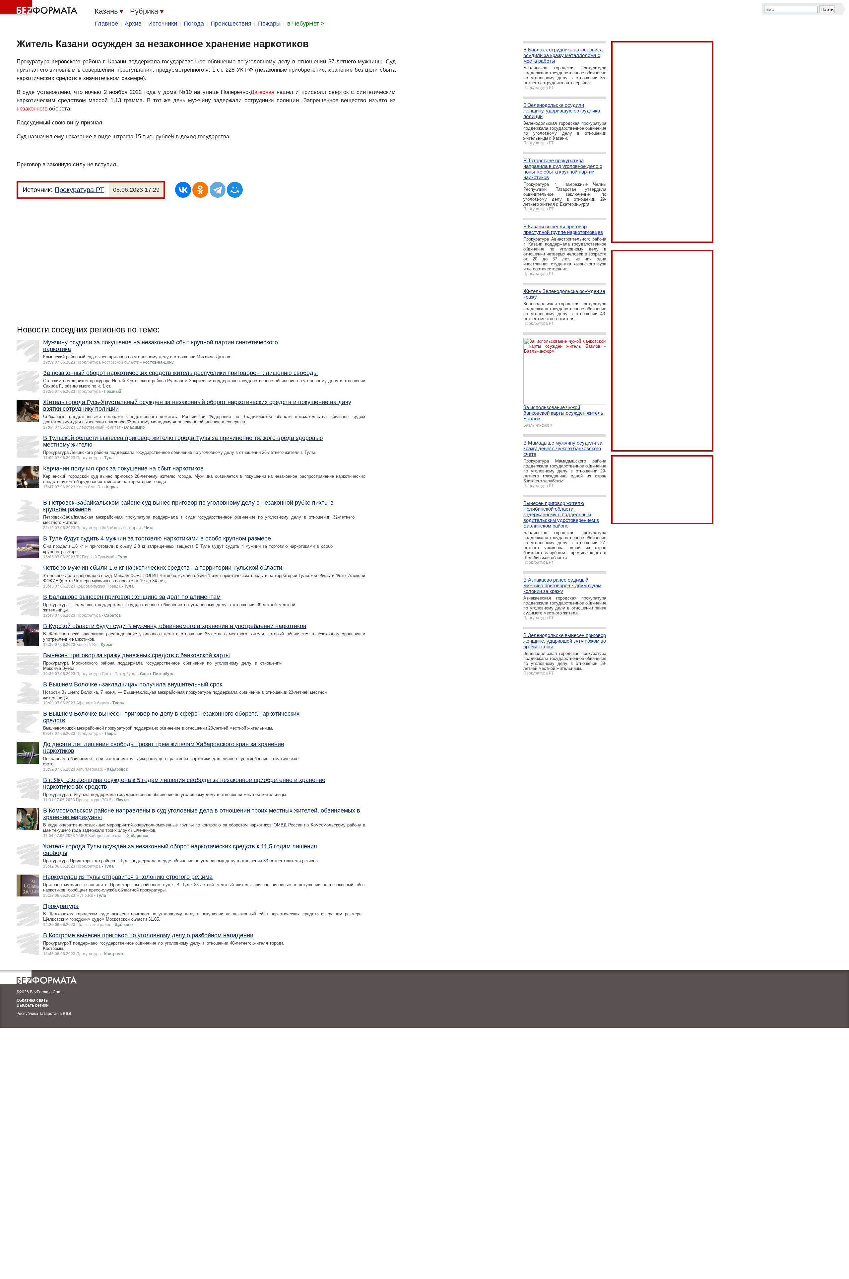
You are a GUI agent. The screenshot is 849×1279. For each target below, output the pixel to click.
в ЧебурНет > (305, 23)
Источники (162, 23)
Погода (194, 23)
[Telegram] (218, 190)
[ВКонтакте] (183, 190)
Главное (106, 23)
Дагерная (262, 92)
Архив (133, 23)
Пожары (269, 23)
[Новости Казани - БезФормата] (40, 8)
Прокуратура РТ (79, 189)
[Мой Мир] (235, 190)
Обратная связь (32, 1000)
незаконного (32, 109)
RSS (67, 1013)
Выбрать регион (32, 1005)
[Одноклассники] (200, 190)
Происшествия (231, 23)
